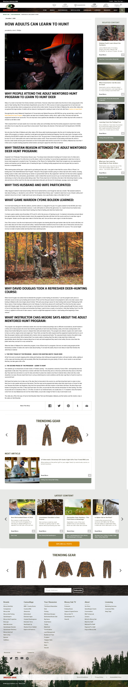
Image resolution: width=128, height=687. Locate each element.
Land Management (75, 535)
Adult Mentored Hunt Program (13, 115)
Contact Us (31, 652)
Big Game (101, 177)
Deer (106, 177)
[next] (86, 435)
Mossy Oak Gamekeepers (49, 535)
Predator (110, 535)
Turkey (100, 537)
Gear (46, 479)
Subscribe (78, 590)
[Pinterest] (68, 405)
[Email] (86, 405)
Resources (7, 652)
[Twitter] (59, 405)
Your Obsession (15, 14)
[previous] (8, 435)
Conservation (108, 59)
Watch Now (70, 531)
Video (81, 535)
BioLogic (79, 537)
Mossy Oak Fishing (53, 479)
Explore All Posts (64, 544)
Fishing (43, 479)
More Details (21, 437)
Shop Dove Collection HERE (10, 1)
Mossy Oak (6, 14)
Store (18, 652)
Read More (44, 475)
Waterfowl (101, 59)
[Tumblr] (77, 405)
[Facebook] (49, 405)
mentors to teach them (75, 109)
